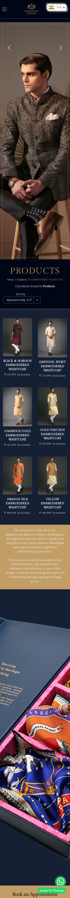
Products (22, 279)
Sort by (20, 294)
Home (10, 279)
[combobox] (22, 300)
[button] (61, 48)
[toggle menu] (4, 9)
